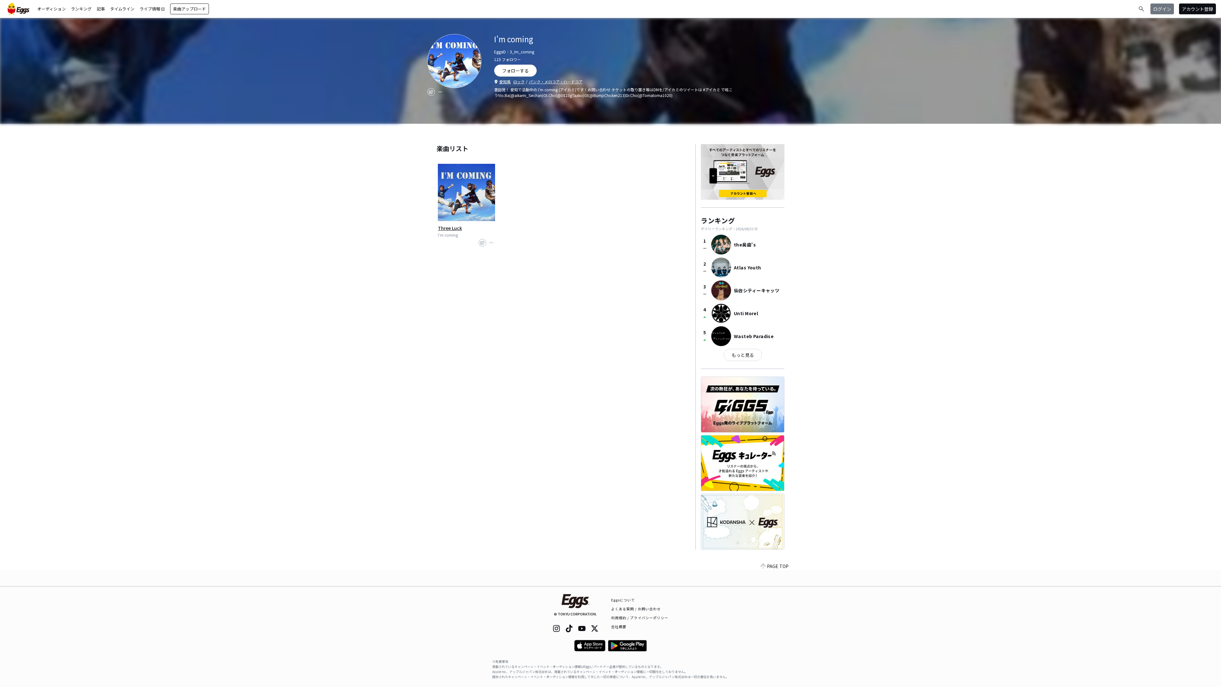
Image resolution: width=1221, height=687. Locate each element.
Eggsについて (623, 599)
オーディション (51, 9)
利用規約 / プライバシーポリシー (640, 617)
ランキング (81, 9)
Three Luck (450, 228)
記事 (101, 9)
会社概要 (618, 626)
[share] (431, 92)
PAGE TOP (778, 566)
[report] (440, 92)
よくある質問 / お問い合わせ (636, 608)
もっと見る (743, 355)
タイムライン (122, 9)
